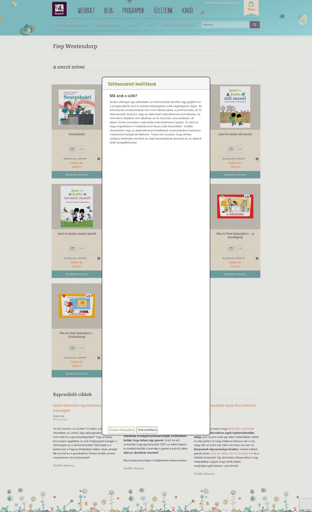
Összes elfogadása (121, 430)
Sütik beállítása (147, 430)
